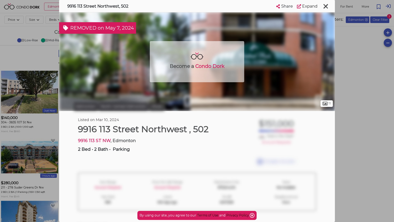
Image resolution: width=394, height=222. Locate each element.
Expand (309, 6)
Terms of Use (207, 215)
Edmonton (86, 106)
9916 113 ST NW (94, 140)
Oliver (156, 106)
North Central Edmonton (123, 106)
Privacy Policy (238, 215)
